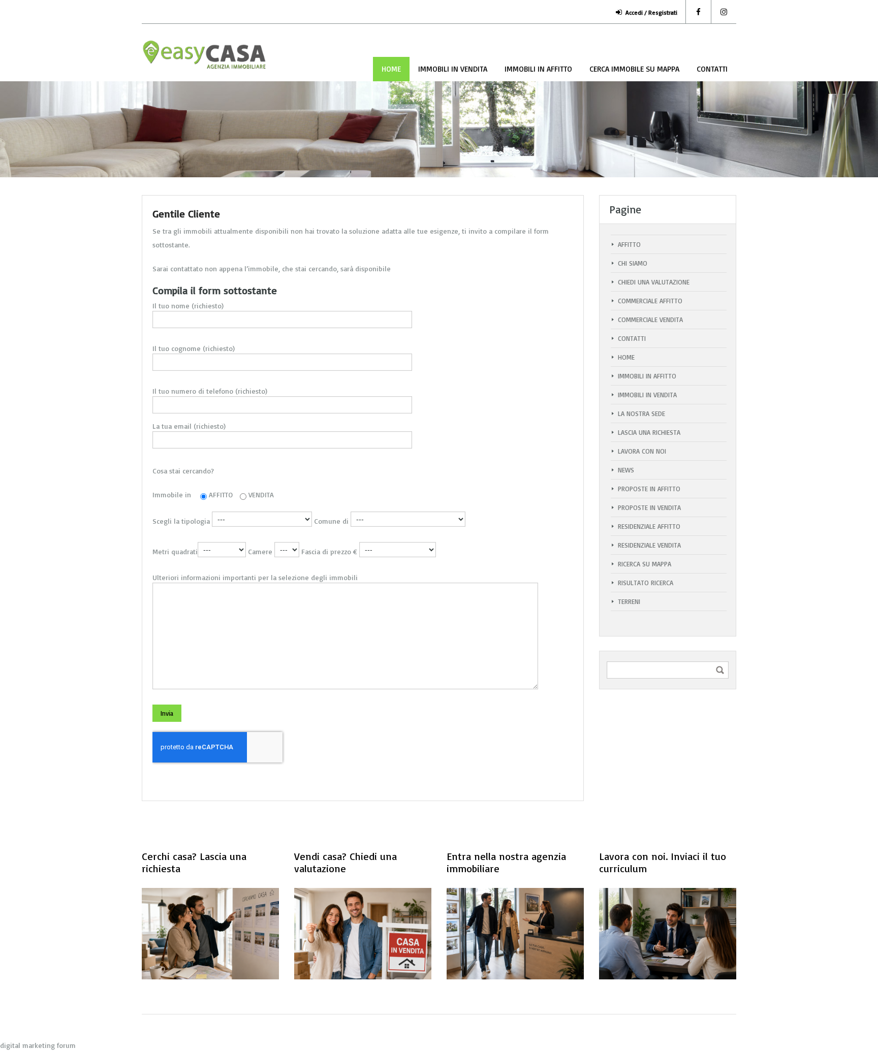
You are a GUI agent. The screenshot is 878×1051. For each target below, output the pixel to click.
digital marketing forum (38, 1045)
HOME (391, 69)
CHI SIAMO (632, 263)
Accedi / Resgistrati (651, 12)
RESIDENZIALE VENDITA (649, 545)
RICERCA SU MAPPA (644, 564)
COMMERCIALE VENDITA (650, 319)
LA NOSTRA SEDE (641, 413)
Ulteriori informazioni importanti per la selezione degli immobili (255, 577)
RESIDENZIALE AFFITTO (649, 526)
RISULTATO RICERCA (645, 583)
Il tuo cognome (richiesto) (193, 348)
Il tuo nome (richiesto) (188, 305)
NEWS (626, 470)
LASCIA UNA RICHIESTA (649, 432)
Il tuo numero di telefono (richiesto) (209, 391)
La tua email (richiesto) (189, 426)
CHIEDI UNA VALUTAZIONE (653, 282)
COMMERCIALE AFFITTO (650, 301)
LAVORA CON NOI (642, 451)
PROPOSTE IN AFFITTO (649, 489)
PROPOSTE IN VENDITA (649, 507)
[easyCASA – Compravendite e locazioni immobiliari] (205, 60)
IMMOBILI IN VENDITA (452, 69)
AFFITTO (629, 244)
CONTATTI (712, 69)
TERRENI (629, 601)
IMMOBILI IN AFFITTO (538, 69)
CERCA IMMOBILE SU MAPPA (634, 69)
